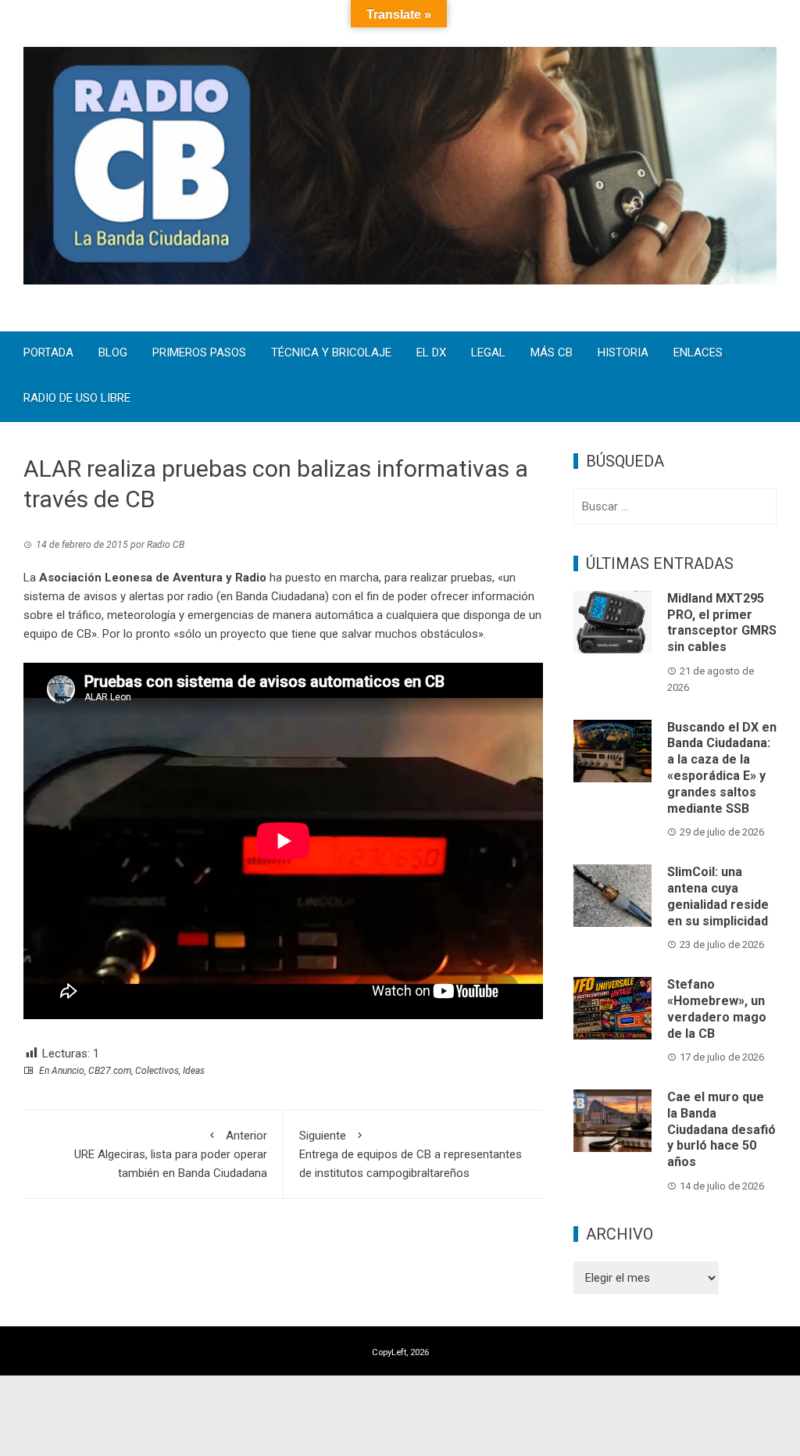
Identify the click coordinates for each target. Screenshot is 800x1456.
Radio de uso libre (76, 399)
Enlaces (698, 354)
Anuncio (68, 1070)
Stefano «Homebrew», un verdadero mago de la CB (716, 1008)
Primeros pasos (199, 354)
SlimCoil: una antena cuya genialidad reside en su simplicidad (718, 896)
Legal (488, 354)
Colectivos (157, 1070)
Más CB (551, 354)
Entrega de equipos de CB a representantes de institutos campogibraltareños (410, 1154)
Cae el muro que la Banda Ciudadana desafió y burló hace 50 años (721, 1129)
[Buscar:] (675, 506)
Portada (48, 354)
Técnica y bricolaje (331, 354)
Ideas (194, 1070)
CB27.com (109, 1070)
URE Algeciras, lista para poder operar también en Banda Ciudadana (170, 1154)
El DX (431, 354)
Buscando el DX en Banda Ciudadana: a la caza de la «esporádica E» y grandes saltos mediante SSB (722, 768)
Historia (623, 354)
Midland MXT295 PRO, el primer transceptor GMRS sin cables (722, 622)
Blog (112, 354)
